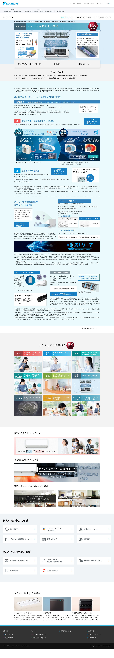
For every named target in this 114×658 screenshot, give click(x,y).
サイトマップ (100, 3)
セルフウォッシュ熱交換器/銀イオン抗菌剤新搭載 (30, 75)
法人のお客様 (9, 638)
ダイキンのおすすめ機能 (83, 17)
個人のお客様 (9, 634)
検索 (108, 3)
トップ (15, 21)
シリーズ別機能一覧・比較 (102, 17)
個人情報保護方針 (25, 645)
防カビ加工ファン (54, 78)
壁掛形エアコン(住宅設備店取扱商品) (35, 21)
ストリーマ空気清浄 (81, 75)
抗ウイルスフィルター (39, 78)
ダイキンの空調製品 (22, 21)
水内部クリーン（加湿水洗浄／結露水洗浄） (59, 75)
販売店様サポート (62, 11)
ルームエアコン (8, 17)
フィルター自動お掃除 (69, 78)
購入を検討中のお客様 (39, 634)
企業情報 (79, 3)
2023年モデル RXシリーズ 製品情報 (51, 21)
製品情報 (72, 3)
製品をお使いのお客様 (39, 638)
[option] (57, 42)
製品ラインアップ (66, 17)
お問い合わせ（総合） (89, 3)
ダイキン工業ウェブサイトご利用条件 (11, 645)
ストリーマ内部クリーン (23, 78)
